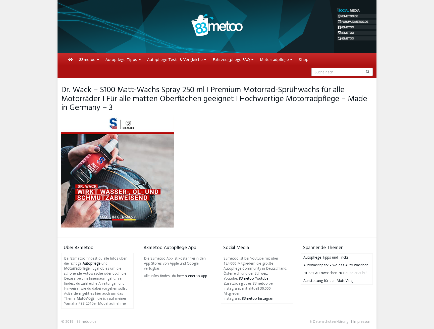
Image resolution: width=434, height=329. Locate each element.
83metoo (87, 59)
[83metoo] (217, 26)
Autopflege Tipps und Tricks (326, 257)
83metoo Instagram (258, 298)
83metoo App (196, 275)
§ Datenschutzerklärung (329, 321)
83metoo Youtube (253, 278)
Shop (303, 59)
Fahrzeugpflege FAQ (232, 59)
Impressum (361, 321)
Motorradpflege (275, 59)
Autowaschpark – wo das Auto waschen (335, 265)
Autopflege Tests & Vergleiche (175, 59)
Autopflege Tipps (121, 59)
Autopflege (91, 263)
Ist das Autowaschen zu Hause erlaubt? (335, 272)
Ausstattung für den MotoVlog (328, 280)
